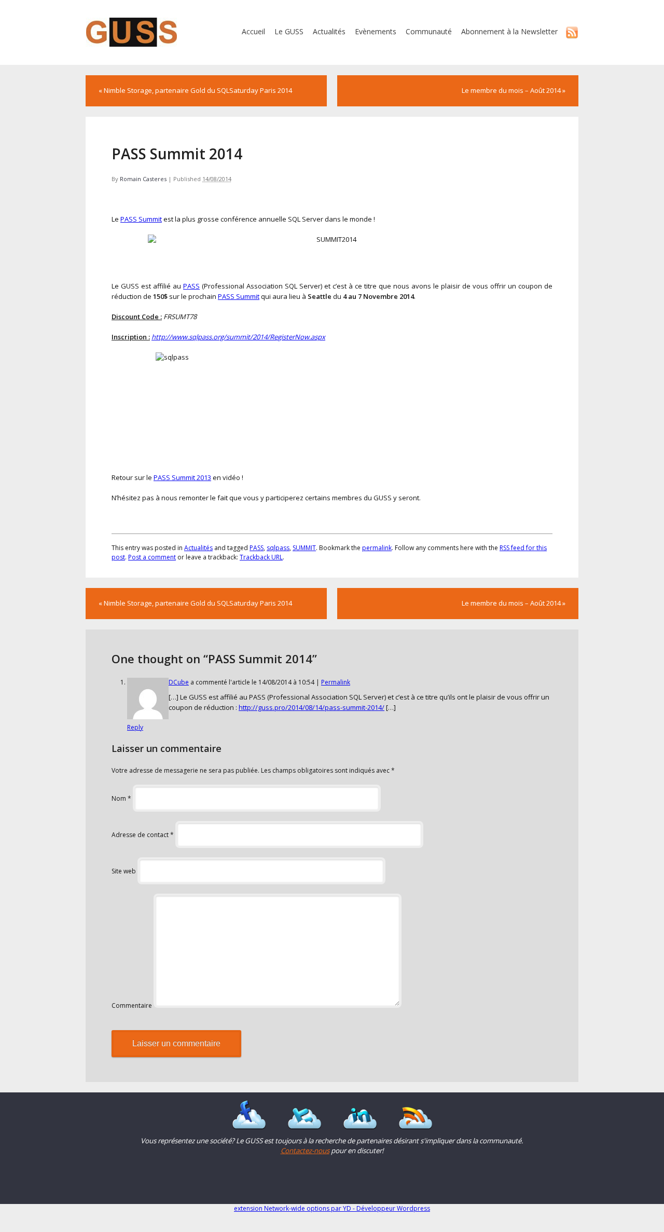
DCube (179, 682)
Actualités (329, 31)
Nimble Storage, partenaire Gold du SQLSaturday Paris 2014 (195, 90)
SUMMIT (304, 547)
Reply (135, 727)
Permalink (335, 682)
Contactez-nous (305, 1150)
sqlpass (278, 547)
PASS (191, 286)
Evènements (375, 31)
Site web (124, 871)
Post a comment (152, 557)
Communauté (429, 31)
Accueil (253, 31)
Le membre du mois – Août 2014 (513, 90)
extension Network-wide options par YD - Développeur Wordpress (332, 1208)
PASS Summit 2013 (182, 477)
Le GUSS (288, 31)
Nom (121, 798)
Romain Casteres (143, 179)
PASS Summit (141, 219)
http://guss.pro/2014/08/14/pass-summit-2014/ (311, 707)
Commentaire (132, 1005)
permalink (377, 547)
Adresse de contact (143, 834)
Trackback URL (261, 557)
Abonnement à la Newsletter (509, 31)
